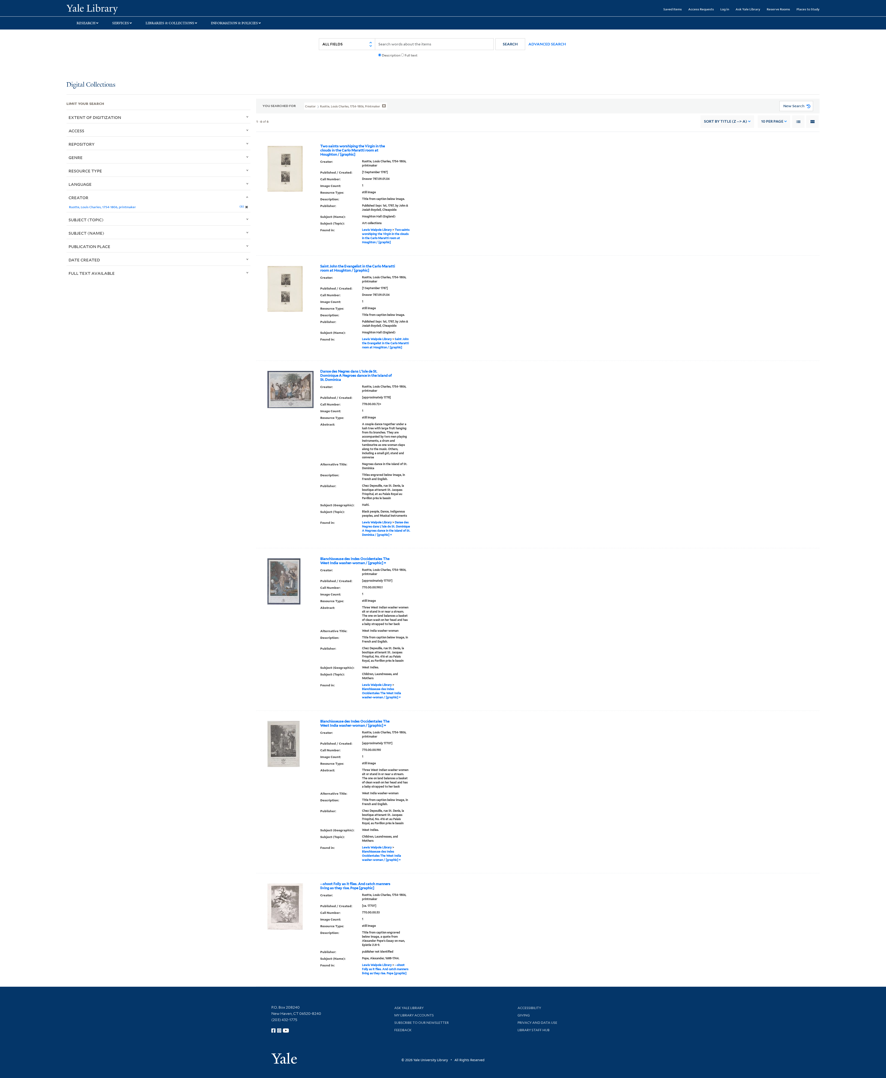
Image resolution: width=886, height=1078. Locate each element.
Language (80, 184)
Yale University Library (123, 9)
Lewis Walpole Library (377, 229)
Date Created (84, 260)
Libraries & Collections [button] (170, 23)
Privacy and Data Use (537, 1023)
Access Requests (701, 9)
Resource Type (85, 171)
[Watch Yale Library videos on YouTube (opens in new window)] (286, 1030)
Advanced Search (547, 44)
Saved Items (672, 9)
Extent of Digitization (95, 117)
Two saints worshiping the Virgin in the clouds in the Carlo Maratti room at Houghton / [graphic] (352, 150)
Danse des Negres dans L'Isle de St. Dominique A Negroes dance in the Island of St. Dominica (356, 375)
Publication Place (89, 246)
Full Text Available (92, 273)
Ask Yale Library (748, 9)
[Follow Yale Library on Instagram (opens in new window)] (279, 1030)
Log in (724, 9)
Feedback (403, 1030)
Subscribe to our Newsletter (421, 1023)
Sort (725, 121)
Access (76, 130)
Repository (82, 144)
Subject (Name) (86, 233)
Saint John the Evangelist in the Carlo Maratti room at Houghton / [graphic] (357, 268)
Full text (411, 55)
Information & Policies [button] (234, 23)
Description (391, 55)
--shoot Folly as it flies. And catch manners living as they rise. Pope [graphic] (355, 886)
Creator (78, 197)
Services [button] (120, 23)
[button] (510, 44)
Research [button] (86, 23)
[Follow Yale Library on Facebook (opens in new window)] (273, 1030)
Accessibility (529, 1008)
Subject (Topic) (86, 219)
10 (772, 121)
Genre (76, 157)
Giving (524, 1015)
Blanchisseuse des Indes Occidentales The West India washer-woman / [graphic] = (354, 561)
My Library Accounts (414, 1015)
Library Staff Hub (534, 1030)
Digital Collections (90, 85)
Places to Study (808, 9)
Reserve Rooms (778, 9)
